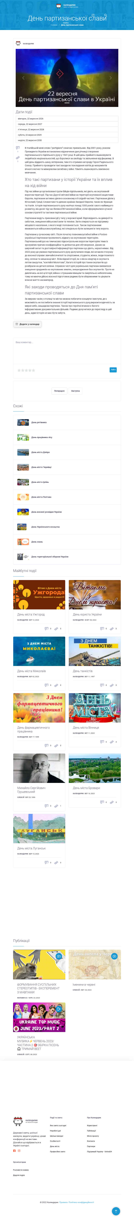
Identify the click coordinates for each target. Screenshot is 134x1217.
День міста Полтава (41, 497)
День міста (54, 1146)
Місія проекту (93, 1136)
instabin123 (22, 998)
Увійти (65, 23)
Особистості (55, 1141)
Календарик (28, 44)
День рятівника (39, 422)
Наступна (75, 391)
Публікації (91, 1131)
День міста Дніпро (40, 452)
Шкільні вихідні (56, 1136)
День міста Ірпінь (40, 482)
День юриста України (87, 614)
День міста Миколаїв (31, 671)
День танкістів (82, 671)
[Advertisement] (67, 902)
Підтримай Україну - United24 (99, 1152)
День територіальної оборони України (49, 556)
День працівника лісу (41, 437)
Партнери (91, 1146)
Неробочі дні (55, 1131)
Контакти (91, 1141)
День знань (37, 542)
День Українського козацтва (45, 527)
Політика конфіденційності (81, 1202)
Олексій (20, 797)
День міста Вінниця (86, 727)
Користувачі (92, 1126)
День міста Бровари (86, 788)
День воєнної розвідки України (46, 512)
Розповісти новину (21, 1170)
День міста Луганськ (31, 848)
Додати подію (19, 1175)
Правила (63, 1202)
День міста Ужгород (31, 614)
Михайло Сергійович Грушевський (31, 789)
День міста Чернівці (41, 467)
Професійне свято (57, 1152)
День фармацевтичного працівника (33, 729)
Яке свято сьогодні (58, 1126)
